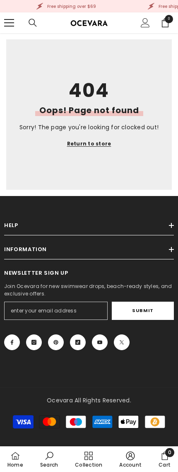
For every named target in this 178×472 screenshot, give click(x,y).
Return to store (89, 143)
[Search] (33, 23)
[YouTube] (100, 342)
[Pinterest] (56, 342)
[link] (49, 459)
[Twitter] (122, 342)
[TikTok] (78, 342)
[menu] (9, 23)
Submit (142, 310)
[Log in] (145, 22)
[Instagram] (34, 342)
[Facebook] (12, 342)
